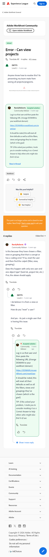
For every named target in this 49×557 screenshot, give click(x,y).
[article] (24, 267)
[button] (14, 59)
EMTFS (14, 65)
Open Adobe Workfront (22, 30)
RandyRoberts (20, 108)
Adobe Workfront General (12, 12)
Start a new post (28, 223)
